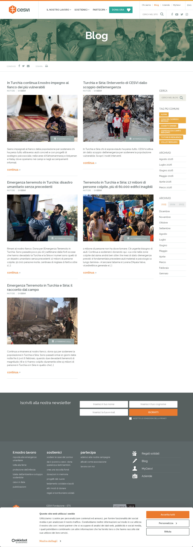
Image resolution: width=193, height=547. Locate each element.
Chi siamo (146, 5)
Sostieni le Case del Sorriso (60, 457)
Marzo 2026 (165, 187)
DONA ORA (118, 9)
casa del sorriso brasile (170, 120)
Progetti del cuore (56, 479)
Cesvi (23, 91)
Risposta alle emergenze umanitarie (24, 459)
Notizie (11, 91)
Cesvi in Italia (19, 482)
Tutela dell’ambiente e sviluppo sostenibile (28, 476)
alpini (164, 114)
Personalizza (166, 523)
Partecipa (99, 9)
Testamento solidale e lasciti (60, 483)
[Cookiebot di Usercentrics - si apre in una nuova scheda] (19, 541)
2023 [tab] (181, 204)
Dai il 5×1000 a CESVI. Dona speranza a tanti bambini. (59, 463)
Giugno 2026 (166, 170)
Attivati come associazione (93, 462)
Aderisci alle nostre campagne (95, 457)
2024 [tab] (172, 204)
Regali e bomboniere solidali (60, 493)
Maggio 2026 (166, 176)
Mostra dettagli (48, 541)
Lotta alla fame (19, 465)
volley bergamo (169, 142)
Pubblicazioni (19, 487)
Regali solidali (150, 453)
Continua (12, 169)
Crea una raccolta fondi (58, 469)
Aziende (166, 5)
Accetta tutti (168, 514)
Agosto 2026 (166, 159)
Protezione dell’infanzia (24, 469)
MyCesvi (176, 5)
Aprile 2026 (165, 181)
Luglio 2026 (165, 164)
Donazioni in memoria (57, 474)
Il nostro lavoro (58, 9)
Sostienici (80, 9)
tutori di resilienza (171, 137)
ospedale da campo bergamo (171, 132)
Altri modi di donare (56, 488)
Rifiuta (167, 531)
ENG (189, 5)
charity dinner (168, 126)
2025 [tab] (163, 204)
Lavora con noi (88, 466)
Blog (156, 5)
